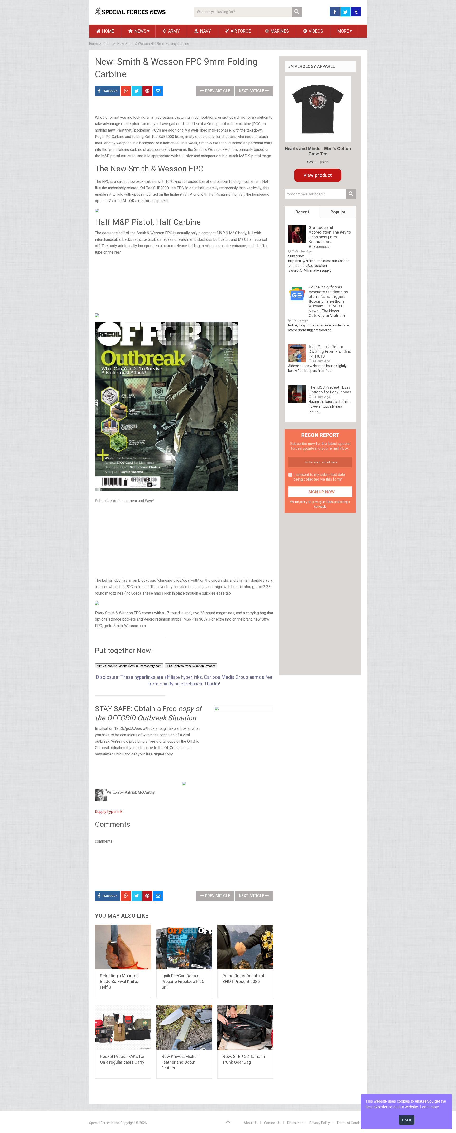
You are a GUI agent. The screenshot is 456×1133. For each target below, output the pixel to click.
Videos (315, 30)
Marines (279, 30)
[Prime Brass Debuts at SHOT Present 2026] (245, 947)
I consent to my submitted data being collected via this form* (319, 477)
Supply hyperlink (108, 811)
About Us (250, 1123)
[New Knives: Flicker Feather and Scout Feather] (184, 1027)
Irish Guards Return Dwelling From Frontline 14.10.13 (330, 351)
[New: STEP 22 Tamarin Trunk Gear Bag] (245, 1027)
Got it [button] (406, 1120)
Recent (302, 211)
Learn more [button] (429, 1107)
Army (173, 30)
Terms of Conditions (352, 1123)
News (139, 30)
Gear (107, 44)
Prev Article (217, 91)
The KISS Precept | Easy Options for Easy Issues (330, 389)
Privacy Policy (319, 1123)
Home (107, 30)
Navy (205, 30)
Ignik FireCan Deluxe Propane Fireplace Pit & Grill (182, 981)
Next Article (252, 91)
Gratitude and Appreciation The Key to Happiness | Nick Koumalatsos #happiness (330, 237)
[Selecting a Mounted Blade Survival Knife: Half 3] (123, 947)
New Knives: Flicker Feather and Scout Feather (179, 1062)
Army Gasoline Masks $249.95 (129, 666)
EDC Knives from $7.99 (191, 666)
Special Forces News (104, 1123)
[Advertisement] (184, 284)
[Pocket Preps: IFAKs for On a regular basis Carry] (123, 1027)
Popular (338, 211)
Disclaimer (295, 1123)
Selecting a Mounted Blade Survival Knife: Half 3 (119, 981)
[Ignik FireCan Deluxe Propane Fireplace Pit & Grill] (184, 947)
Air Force (240, 30)
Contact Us (272, 1123)
